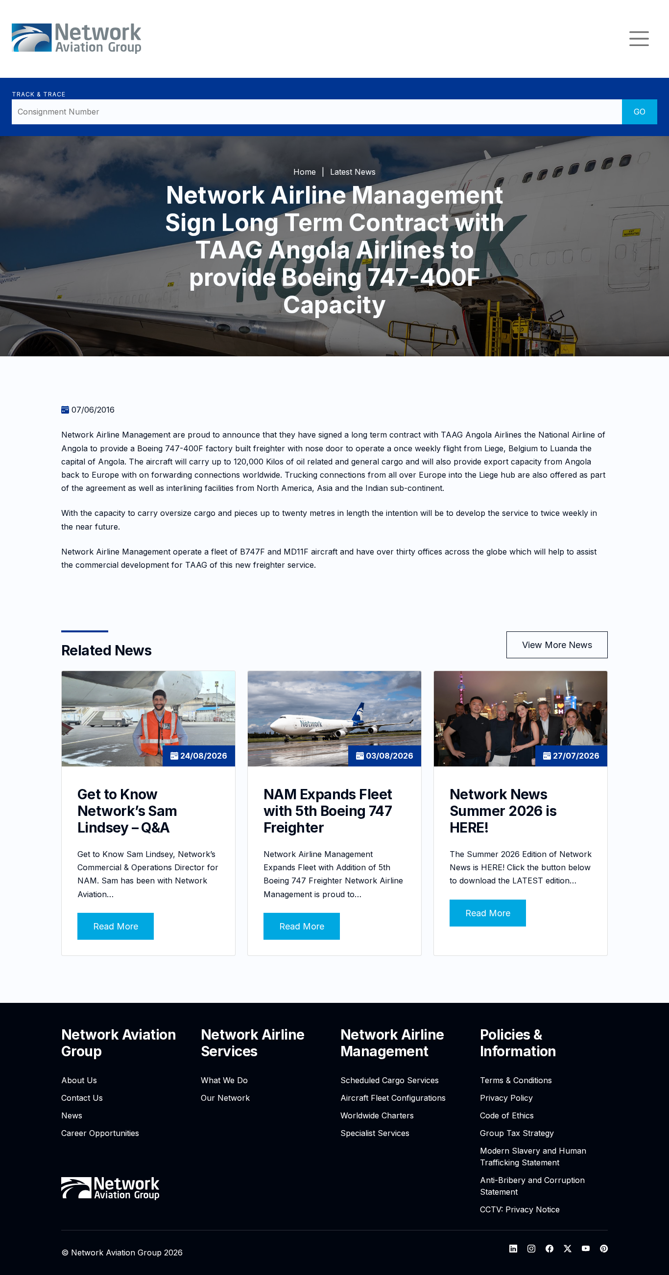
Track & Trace (38, 94)
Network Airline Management (392, 1043)
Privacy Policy (506, 1098)
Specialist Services (374, 1133)
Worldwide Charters (377, 1115)
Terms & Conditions (516, 1080)
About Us (79, 1080)
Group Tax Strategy (517, 1133)
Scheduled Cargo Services (389, 1080)
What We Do (224, 1080)
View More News (557, 645)
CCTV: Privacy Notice (520, 1209)
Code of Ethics (507, 1115)
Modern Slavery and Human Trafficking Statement (533, 1156)
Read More (115, 926)
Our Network (225, 1098)
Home (304, 172)
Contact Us (82, 1098)
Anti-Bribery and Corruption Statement (532, 1186)
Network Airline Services (253, 1043)
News (71, 1115)
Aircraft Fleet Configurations (393, 1098)
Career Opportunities (100, 1133)
